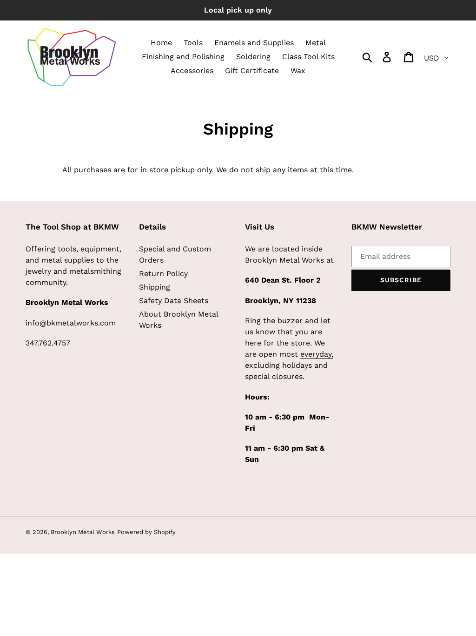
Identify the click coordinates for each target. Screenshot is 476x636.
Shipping (154, 287)
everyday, (316, 354)
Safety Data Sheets (173, 300)
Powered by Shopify (146, 531)
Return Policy (163, 273)
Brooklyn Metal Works (83, 531)
